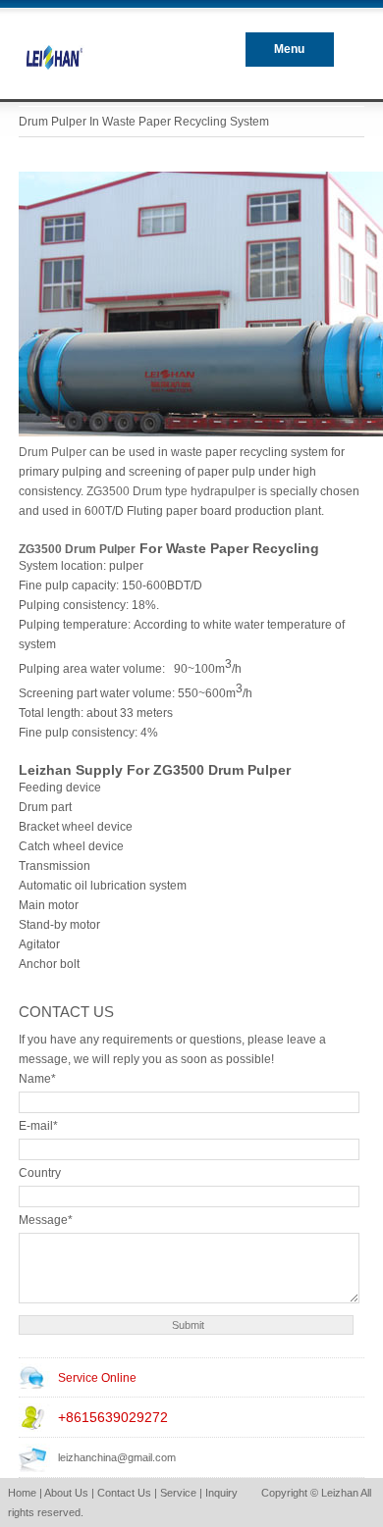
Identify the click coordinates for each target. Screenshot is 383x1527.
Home (22, 1493)
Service (178, 1493)
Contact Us (124, 1493)
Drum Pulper (54, 452)
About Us (66, 1493)
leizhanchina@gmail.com (117, 1457)
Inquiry (221, 1493)
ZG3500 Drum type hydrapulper (170, 491)
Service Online (97, 1378)
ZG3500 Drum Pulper (77, 549)
